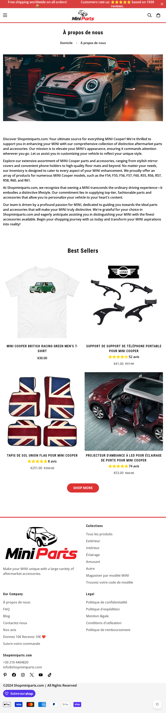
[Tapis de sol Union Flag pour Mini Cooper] (42, 411)
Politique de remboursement (108, 630)
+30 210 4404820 (15, 662)
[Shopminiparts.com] (83, 15)
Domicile (66, 43)
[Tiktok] (50, 675)
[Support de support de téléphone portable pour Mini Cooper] (124, 302)
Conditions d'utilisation (103, 623)
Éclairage (93, 555)
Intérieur (93, 548)
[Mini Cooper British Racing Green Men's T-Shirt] (42, 302)
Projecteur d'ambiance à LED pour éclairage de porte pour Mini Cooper (124, 458)
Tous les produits (99, 534)
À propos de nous (16, 602)
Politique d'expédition (103, 609)
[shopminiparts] (5, 675)
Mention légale (97, 616)
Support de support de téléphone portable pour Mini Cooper (124, 348)
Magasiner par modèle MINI (107, 575)
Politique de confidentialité (106, 602)
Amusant (93, 561)
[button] (158, 15)
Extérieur (93, 541)
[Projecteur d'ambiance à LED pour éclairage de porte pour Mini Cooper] (124, 411)
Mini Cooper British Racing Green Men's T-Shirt (42, 348)
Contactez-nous (15, 623)
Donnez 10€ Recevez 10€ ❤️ (24, 636)
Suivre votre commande (21, 643)
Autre (90, 568)
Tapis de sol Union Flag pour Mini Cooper (42, 455)
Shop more (83, 488)
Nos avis (9, 630)
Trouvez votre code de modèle (109, 582)
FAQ (6, 609)
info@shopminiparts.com (22, 667)
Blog (6, 616)
